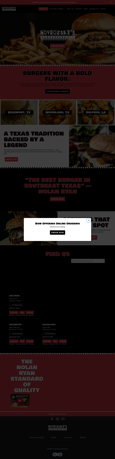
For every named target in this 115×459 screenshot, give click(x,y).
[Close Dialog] (89, 220)
